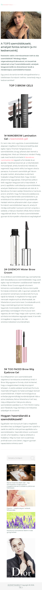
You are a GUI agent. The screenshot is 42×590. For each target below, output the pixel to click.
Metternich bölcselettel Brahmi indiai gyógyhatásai (20, 531)
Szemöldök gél (19, 139)
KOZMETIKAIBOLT (14, 585)
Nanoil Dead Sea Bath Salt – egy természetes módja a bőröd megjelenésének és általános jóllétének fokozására (21, 485)
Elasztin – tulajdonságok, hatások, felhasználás (18, 509)
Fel (20, 587)
